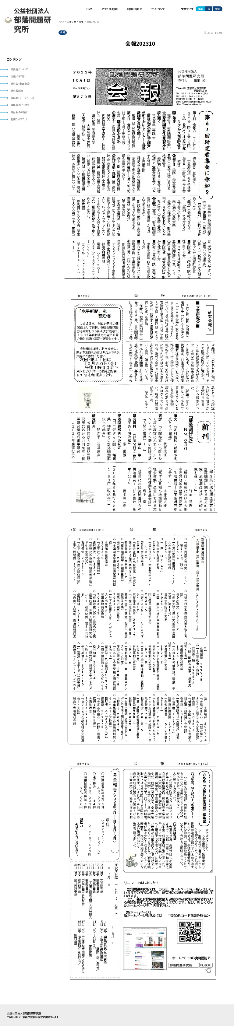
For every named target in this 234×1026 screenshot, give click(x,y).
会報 (62, 32)
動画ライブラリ (19, 119)
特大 (217, 9)
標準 (200, 9)
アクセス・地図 (109, 9)
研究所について (19, 69)
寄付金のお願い (20, 112)
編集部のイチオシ (20, 105)
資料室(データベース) (22, 98)
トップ (89, 9)
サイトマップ (158, 9)
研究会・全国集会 (20, 83)
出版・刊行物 (18, 76)
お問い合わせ (134, 9)
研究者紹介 (17, 90)
